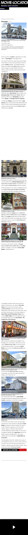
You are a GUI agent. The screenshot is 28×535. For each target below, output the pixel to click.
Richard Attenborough (18, 181)
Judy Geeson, (12, 46)
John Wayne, (6, 46)
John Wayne (9, 58)
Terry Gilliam (18, 317)
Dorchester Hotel (5, 95)
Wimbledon (16, 96)
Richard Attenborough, (19, 46)
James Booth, (14, 48)
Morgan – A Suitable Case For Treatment (14, 98)
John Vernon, (3, 48)
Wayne (10, 101)
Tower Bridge (20, 396)
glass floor (17, 432)
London (8, 43)
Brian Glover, (9, 48)
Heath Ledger (9, 315)
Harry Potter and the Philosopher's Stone (11, 314)
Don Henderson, (20, 48)
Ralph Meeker (4, 49)
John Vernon (13, 93)
